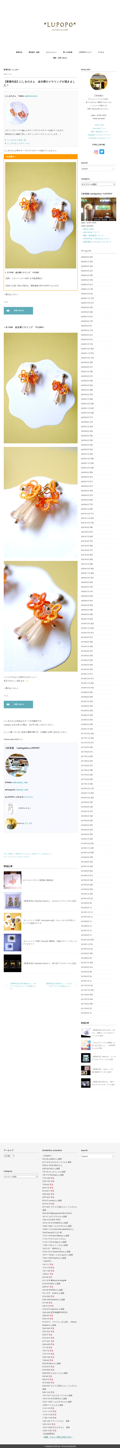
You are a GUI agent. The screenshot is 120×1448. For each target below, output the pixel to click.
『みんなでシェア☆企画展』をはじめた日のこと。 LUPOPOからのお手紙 (103, 1045)
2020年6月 (85, 596)
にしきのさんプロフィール (18, 143)
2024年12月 (85, 348)
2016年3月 (85, 829)
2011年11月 (85, 990)
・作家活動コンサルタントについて (98, 135)
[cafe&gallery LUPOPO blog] (60, 8)
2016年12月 (85, 788)
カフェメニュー (51, 52)
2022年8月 (85, 477)
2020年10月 (85, 577)
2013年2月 (85, 935)
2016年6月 (85, 816)
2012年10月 (85, 949)
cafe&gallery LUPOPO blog (52, 1446)
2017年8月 (85, 752)
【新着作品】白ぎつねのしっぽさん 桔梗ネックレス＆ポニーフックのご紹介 (103, 1033)
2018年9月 (85, 692)
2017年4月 (85, 770)
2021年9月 (85, 527)
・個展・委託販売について (99, 131)
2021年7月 (85, 536)
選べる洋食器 (67, 52)
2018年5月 (85, 710)
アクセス (101, 52)
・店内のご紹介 (98, 125)
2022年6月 (85, 486)
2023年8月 (85, 422)
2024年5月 (85, 380)
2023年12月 (85, 403)
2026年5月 (85, 270)
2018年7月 (85, 701)
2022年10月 (85, 467)
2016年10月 (85, 797)
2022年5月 (85, 490)
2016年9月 (85, 802)
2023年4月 (85, 440)
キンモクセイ (25, 857)
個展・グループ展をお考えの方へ (58, 1437)
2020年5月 (85, 600)
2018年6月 (85, 706)
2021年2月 (85, 559)
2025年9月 (85, 307)
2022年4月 (85, 495)
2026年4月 (85, 275)
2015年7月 (85, 866)
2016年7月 (85, 811)
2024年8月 (85, 367)
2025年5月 (85, 325)
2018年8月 (85, 697)
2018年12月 (85, 678)
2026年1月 (85, 289)
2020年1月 (85, 619)
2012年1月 (85, 981)
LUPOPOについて (85, 52)
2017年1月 (85, 784)
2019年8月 (85, 642)
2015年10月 (85, 852)
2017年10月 (85, 742)
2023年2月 (85, 449)
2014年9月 (85, 903)
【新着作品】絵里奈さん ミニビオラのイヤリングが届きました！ (58, 984)
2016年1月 (85, 839)
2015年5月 (85, 875)
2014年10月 (85, 898)
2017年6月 (85, 761)
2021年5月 (85, 545)
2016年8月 (85, 807)
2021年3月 (85, 555)
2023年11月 (85, 408)
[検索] (114, 169)
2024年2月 (85, 394)
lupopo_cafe (22, 789)
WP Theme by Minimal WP (69, 1446)
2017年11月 (85, 738)
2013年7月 (85, 930)
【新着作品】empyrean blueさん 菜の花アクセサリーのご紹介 (50, 963)
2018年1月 (85, 729)
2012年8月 (85, 958)
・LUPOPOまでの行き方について (98, 138)
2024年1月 (85, 399)
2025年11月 (85, 298)
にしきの (15, 69)
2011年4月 (85, 1008)
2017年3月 (85, 774)
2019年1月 (85, 674)
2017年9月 (85, 747)
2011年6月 (85, 1004)
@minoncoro (32, 96)
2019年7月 (85, 646)
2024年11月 (85, 353)
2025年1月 (85, 344)
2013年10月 (85, 916)
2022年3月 (85, 500)
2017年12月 (85, 733)
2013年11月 (85, 912)
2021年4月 (85, 550)
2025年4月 (85, 330)
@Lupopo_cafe (21, 782)
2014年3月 (85, 907)
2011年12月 (85, 985)
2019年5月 (85, 655)
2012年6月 (85, 967)
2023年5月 (85, 435)
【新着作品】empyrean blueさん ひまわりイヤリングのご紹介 (50, 901)
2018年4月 (85, 715)
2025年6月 (85, 321)
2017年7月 (85, 756)
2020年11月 (85, 573)
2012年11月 (85, 944)
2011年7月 (85, 999)
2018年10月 (85, 687)
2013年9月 (85, 921)
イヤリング (10, 857)
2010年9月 (85, 1013)
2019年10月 (85, 632)
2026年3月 (85, 280)
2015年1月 (85, 894)
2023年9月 (85, 417)
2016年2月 (85, 834)
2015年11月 (85, 848)
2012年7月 (85, 962)
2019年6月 (85, 651)
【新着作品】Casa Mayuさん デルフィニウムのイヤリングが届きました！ (23, 986)
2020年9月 (85, 582)
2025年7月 (85, 316)
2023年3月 (85, 445)
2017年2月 (85, 779)
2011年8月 (85, 994)
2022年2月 (85, 504)
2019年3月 (85, 665)
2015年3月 (85, 884)
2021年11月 (85, 518)
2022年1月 (85, 509)
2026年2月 (85, 284)
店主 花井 (28, 823)
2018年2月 (85, 724)
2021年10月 (85, 522)
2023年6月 (85, 431)
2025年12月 (85, 293)
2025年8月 (85, 312)
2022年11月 (85, 463)
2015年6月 (85, 871)
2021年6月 (85, 541)
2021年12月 (85, 513)
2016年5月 (85, 820)
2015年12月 (85, 843)
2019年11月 (85, 628)
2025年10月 (85, 303)
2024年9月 (85, 362)
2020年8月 (85, 587)
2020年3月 (85, 610)
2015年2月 (85, 889)
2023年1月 (85, 454)
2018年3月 (85, 719)
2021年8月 (85, 532)
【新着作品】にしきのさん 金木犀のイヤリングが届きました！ (33, 854)
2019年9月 (85, 637)
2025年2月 (85, 339)
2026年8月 (85, 257)
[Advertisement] (98, 1113)
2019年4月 (85, 660)
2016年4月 (85, 825)
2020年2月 (85, 614)
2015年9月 (85, 857)
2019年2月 (85, 669)
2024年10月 (85, 358)
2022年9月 (85, 472)
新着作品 (19, 52)
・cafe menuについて (98, 128)
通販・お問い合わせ (60, 58)
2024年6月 (85, 376)
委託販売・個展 (34, 52)
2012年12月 (85, 939)
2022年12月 (85, 458)
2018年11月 (85, 683)
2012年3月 (85, 971)
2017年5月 (85, 765)
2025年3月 (85, 335)
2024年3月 (85, 390)
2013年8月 (85, 926)
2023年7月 (85, 426)
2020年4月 (85, 605)
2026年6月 (85, 266)
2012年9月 (85, 953)
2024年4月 (85, 385)
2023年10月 (85, 413)
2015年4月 (85, 880)
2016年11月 (85, 793)
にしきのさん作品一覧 (16, 140)
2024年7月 (85, 371)
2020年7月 (85, 591)
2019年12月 (85, 623)
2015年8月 (85, 862)
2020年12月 (85, 568)
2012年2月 (85, 976)
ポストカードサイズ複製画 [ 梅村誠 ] (38, 880)
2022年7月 (85, 481)
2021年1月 (85, 564)
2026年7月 (85, 261)
